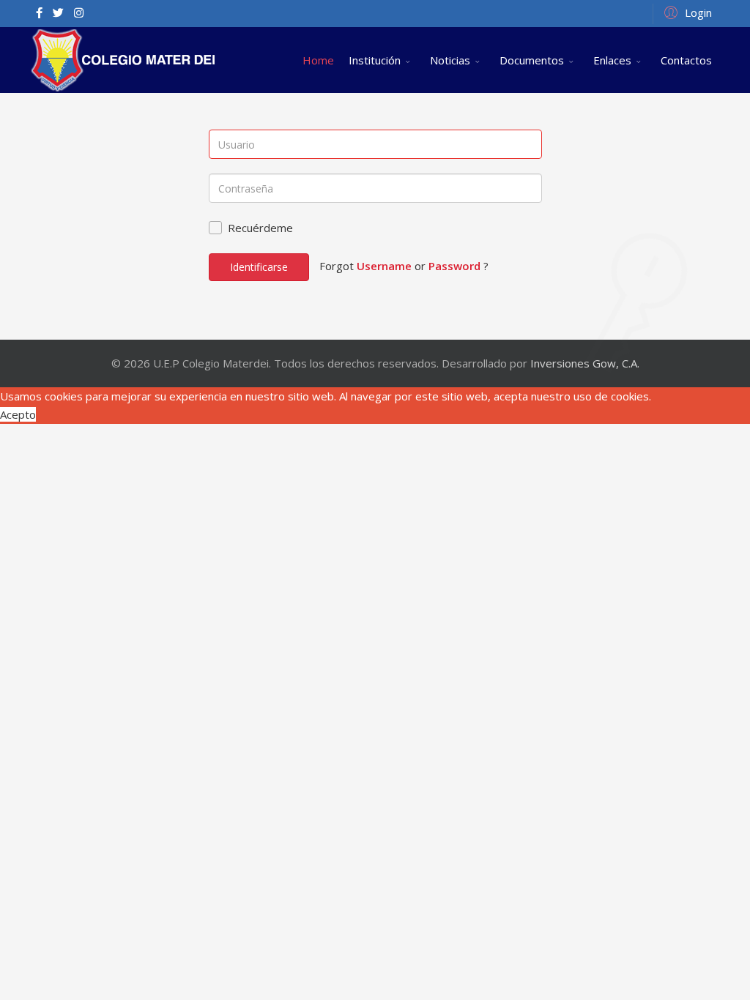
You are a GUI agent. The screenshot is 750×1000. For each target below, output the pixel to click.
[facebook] (39, 12)
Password (454, 265)
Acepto (18, 414)
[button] (686, 12)
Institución (375, 60)
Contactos (686, 60)
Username (384, 265)
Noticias (450, 60)
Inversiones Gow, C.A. (584, 363)
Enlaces (612, 60)
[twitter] (58, 12)
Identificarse (259, 267)
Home (318, 60)
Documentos (532, 60)
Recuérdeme (260, 227)
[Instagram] (78, 12)
